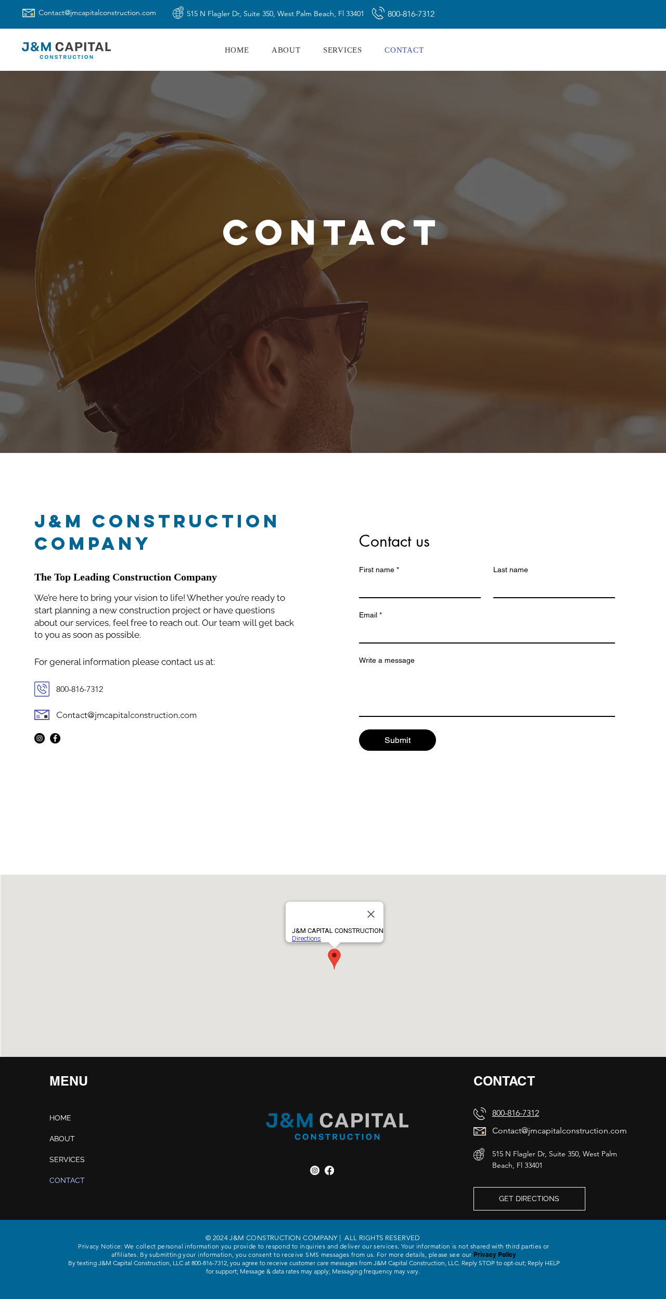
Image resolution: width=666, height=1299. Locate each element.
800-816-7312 (515, 1113)
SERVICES (67, 1159)
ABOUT (62, 1138)
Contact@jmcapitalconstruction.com (97, 12)
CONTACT (67, 1180)
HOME (60, 1118)
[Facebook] (55, 738)
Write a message (387, 660)
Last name (510, 569)
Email (370, 615)
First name (379, 569)
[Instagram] (39, 738)
